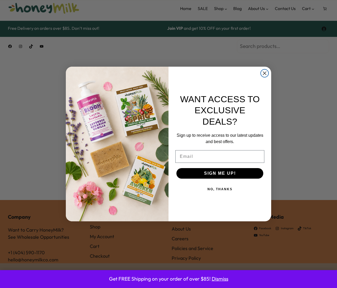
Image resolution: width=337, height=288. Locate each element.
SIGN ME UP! (220, 173)
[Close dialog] (265, 73)
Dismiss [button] (220, 279)
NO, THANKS (219, 189)
